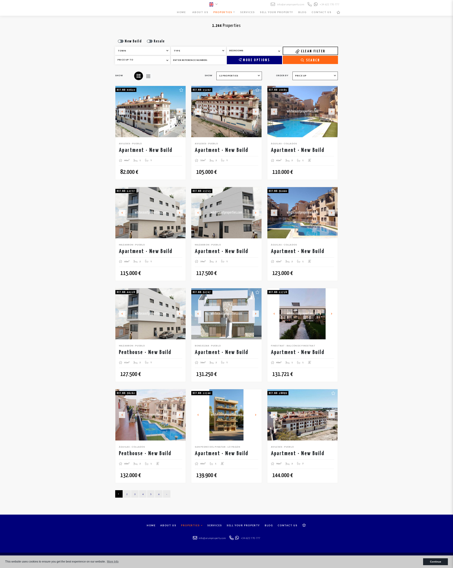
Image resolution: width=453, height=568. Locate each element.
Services (247, 12)
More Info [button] (113, 561)
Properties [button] (223, 12)
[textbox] (145, 51)
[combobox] (142, 51)
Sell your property (276, 12)
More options (256, 60)
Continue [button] (435, 561)
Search (312, 60)
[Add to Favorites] (181, 89)
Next (181, 111)
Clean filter (312, 51)
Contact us (321, 12)
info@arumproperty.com (290, 4)
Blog (302, 12)
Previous (120, 111)
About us (200, 12)
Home (181, 12)
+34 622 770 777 (329, 4)
